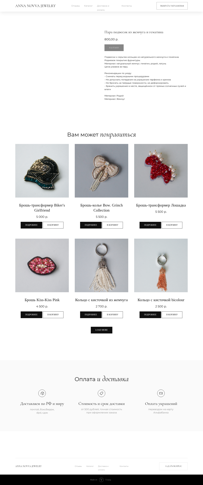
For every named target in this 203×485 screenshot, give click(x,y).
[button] (172, 6)
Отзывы (75, 5)
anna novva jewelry (35, 6)
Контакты (127, 5)
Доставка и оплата (103, 7)
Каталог (88, 5)
